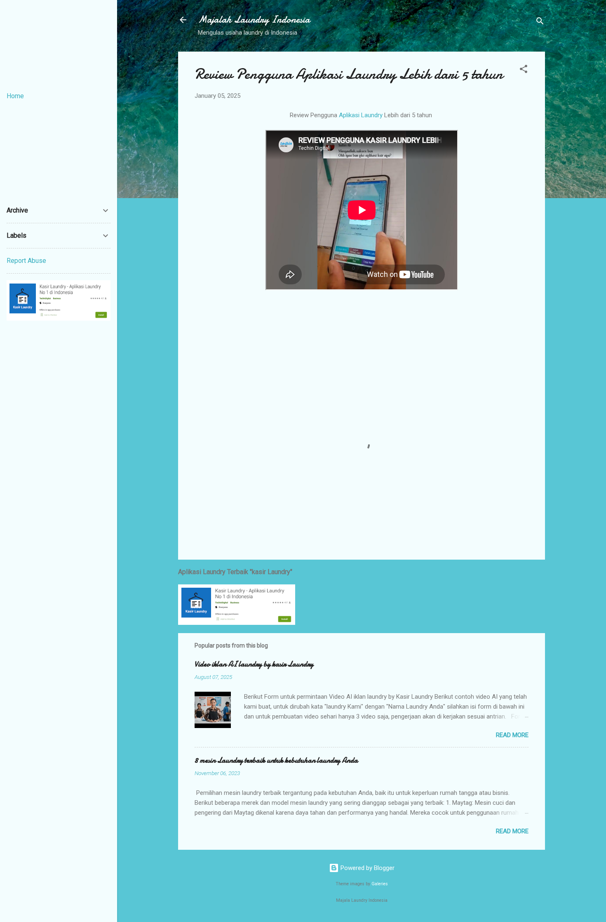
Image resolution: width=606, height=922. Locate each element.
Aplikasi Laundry (361, 115)
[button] (523, 70)
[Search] (540, 22)
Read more (512, 735)
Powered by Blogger (367, 868)
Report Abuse (26, 261)
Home (15, 96)
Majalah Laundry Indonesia (254, 19)
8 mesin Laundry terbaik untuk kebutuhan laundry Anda (276, 760)
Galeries (379, 884)
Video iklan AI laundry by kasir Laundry (254, 664)
